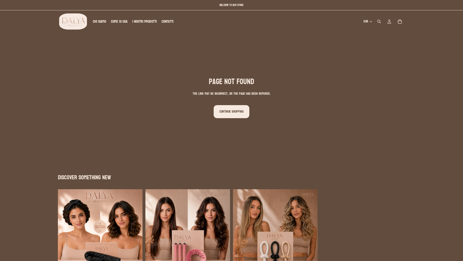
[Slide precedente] (65, 231)
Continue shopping (231, 112)
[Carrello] (400, 21)
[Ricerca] (379, 21)
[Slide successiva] (135, 231)
